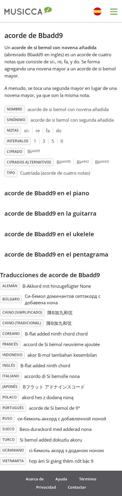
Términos (87, 479)
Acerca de (35, 479)
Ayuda (61, 479)
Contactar (77, 487)
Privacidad (46, 487)
